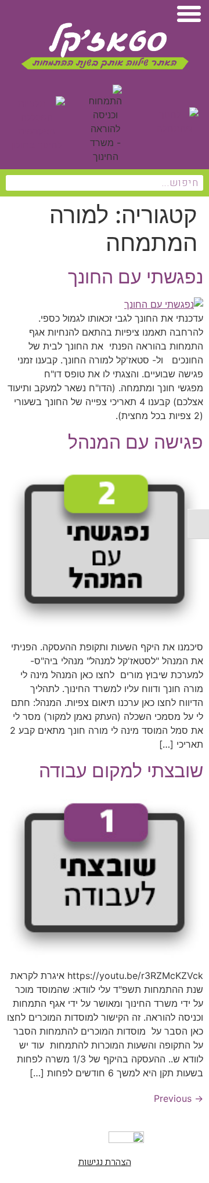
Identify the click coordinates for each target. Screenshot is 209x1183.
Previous (178, 1098)
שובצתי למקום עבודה (121, 770)
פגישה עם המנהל (135, 442)
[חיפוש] (13, 183)
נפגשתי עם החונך (135, 276)
